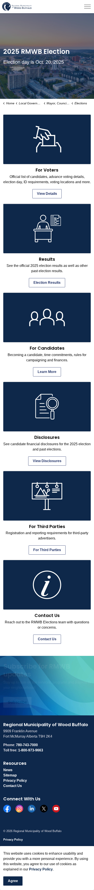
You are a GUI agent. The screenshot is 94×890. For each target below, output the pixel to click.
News (7, 770)
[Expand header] (87, 6)
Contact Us (47, 639)
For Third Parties (47, 550)
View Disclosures (47, 461)
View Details (47, 193)
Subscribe (17, 702)
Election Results (47, 282)
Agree (13, 881)
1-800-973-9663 (30, 750)
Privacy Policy (41, 869)
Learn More (47, 372)
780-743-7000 (27, 745)
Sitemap (10, 775)
